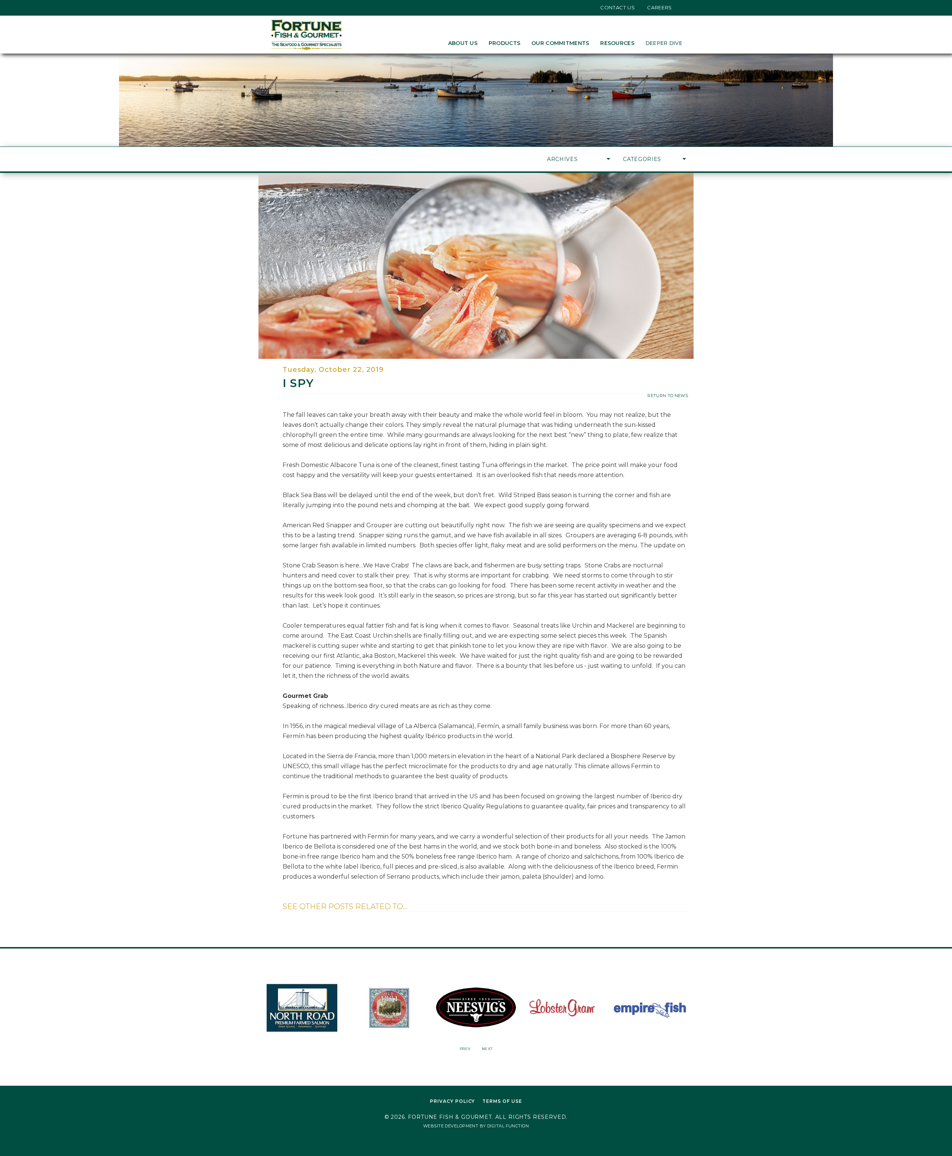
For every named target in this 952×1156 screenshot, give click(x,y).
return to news (667, 396)
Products (504, 43)
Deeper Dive (664, 43)
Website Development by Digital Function (476, 1125)
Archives (562, 159)
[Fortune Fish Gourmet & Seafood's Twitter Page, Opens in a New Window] (272, 7)
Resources (617, 43)
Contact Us (617, 7)
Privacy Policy (452, 1101)
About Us (462, 43)
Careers (659, 7)
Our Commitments (560, 43)
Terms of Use (502, 1101)
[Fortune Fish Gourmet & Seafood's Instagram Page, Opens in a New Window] (284, 7)
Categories (642, 159)
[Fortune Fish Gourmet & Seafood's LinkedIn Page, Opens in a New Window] (295, 7)
